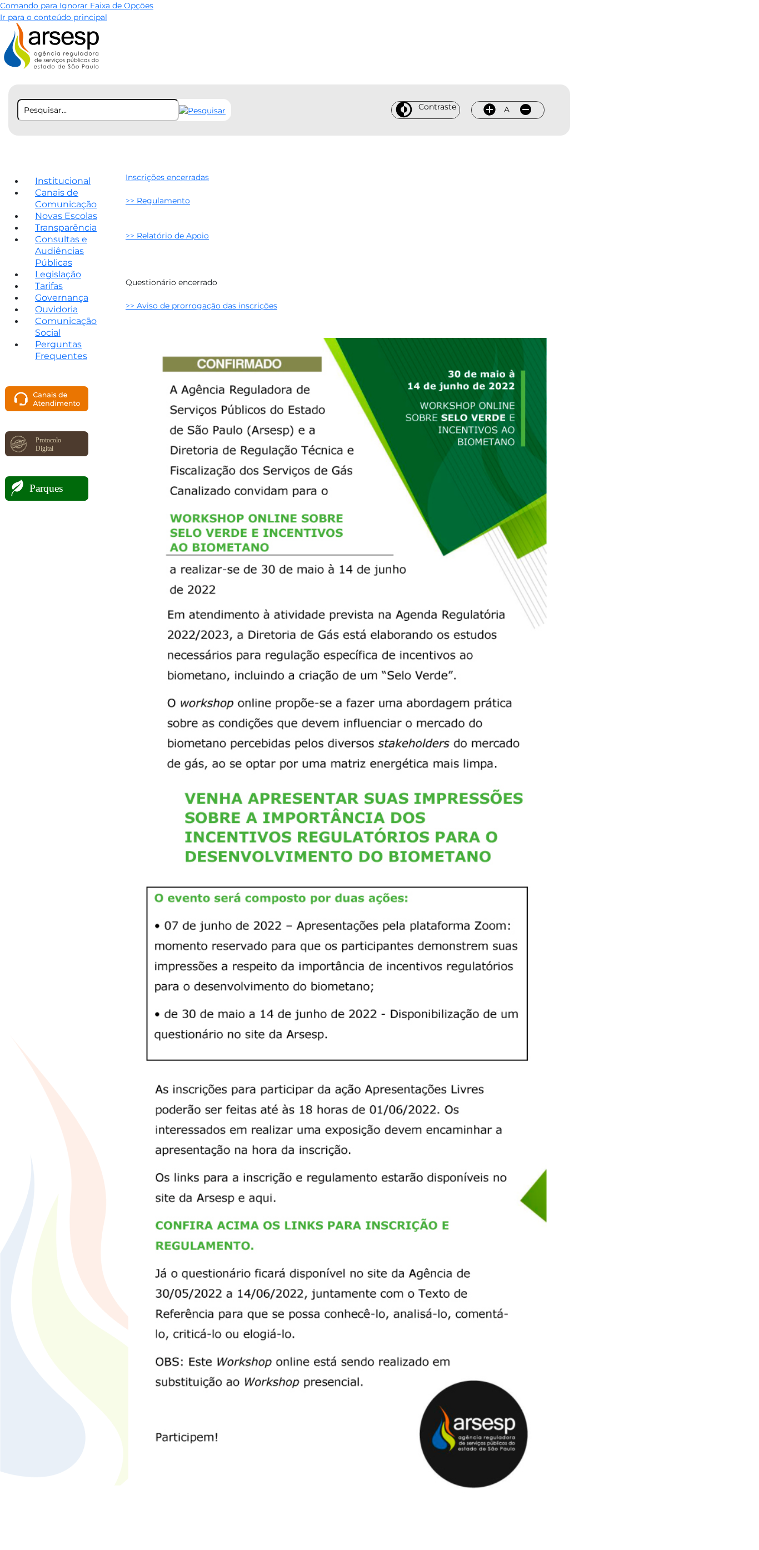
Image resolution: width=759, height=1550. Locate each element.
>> (158, 201)
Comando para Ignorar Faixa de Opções (76, 6)
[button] (202, 110)
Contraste (437, 107)
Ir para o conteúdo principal (53, 17)
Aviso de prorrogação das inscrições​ (207, 306)
